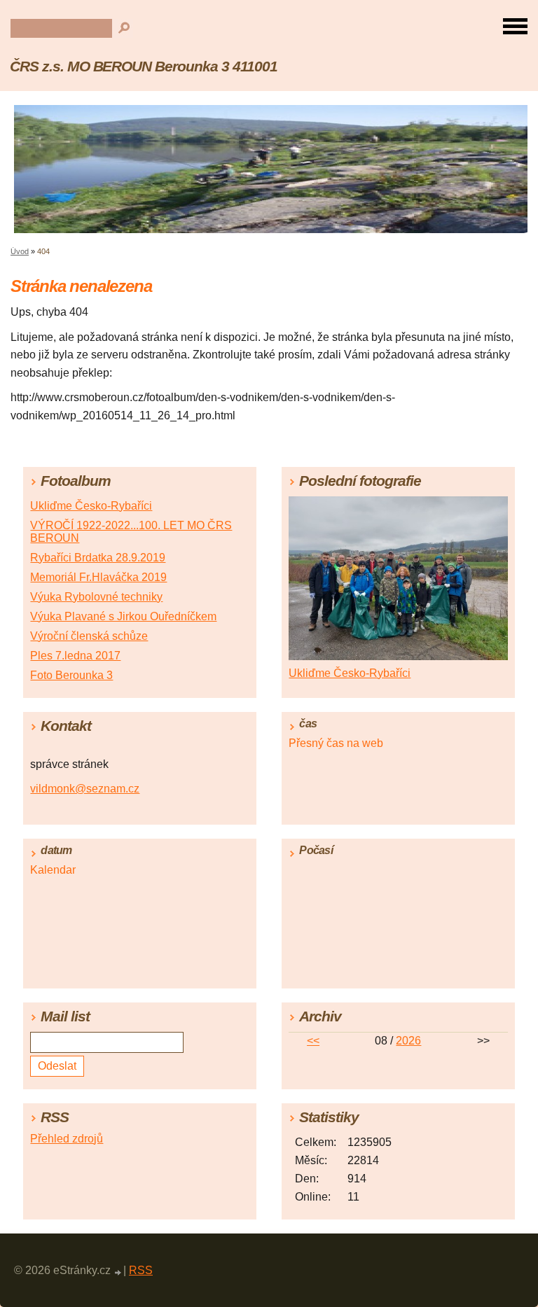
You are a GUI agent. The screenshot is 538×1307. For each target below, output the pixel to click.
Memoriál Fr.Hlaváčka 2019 (98, 577)
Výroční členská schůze (89, 636)
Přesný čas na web (336, 743)
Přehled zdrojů (66, 1139)
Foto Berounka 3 (71, 675)
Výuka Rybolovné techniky (96, 597)
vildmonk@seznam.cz (84, 789)
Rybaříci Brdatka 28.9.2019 (97, 558)
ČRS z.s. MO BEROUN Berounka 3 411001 (143, 66)
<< (313, 1041)
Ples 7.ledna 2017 (75, 656)
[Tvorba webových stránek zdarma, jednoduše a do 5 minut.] (118, 1272)
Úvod (20, 251)
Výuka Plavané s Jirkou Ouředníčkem (123, 616)
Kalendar (53, 870)
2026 (408, 1041)
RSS (141, 1270)
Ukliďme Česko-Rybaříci (91, 506)
